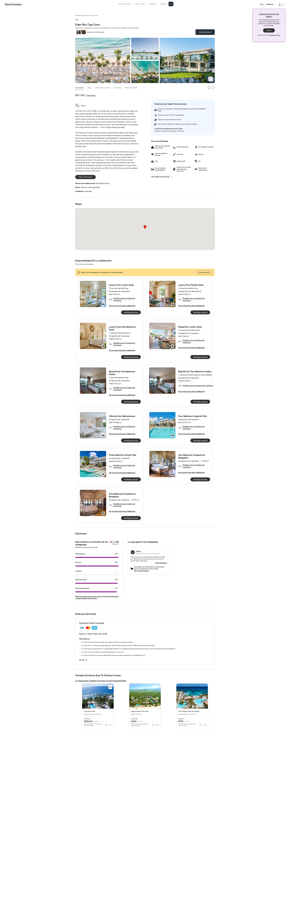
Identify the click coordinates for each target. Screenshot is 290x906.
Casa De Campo (89, 711)
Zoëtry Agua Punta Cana (139, 711)
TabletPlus (270, 4)
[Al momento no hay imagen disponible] (93, 294)
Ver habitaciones (205, 32)
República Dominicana (82, 15)
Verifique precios (204, 272)
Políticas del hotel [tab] (131, 88)
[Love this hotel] (213, 88)
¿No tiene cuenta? (269, 35)
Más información (161, 563)
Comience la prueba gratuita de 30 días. (169, 129)
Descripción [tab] (79, 88)
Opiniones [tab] (117, 88)
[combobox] (126, 4)
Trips (261, 4)
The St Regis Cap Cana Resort (188, 711)
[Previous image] (85, 698)
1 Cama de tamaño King (118, 333)
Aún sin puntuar (93, 714)
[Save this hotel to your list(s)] (209, 88)
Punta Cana (94, 15)
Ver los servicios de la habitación (122, 306)
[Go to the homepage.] (13, 4)
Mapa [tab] (89, 88)
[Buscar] (171, 4)
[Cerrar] (283, 12)
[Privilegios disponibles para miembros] (77, 20)
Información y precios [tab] (102, 88)
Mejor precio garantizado (84, 264)
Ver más (82, 660)
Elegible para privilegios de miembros (124, 299)
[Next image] (110, 698)
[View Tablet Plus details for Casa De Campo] (110, 687)
